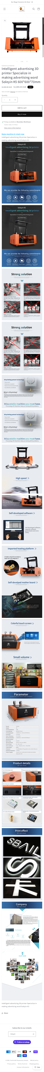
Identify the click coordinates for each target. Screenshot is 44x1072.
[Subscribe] (33, 1034)
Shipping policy (34, 1064)
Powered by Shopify (22, 1060)
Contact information (23, 1067)
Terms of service (22, 1064)
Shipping (12, 91)
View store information (12, 128)
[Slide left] (17, 61)
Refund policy (34, 1060)
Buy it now (22, 114)
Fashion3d (13, 1060)
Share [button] (6, 1013)
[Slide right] (26, 61)
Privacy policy (11, 1064)
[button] (4, 9)
